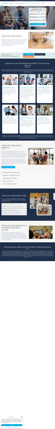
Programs (12, 3)
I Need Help (28, 54)
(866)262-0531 (37, 0)
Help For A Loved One (40, 54)
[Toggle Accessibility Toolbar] (2, 6)
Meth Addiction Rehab (43, 118)
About (38, 3)
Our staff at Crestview (16, 237)
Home (4, 13)
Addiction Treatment (31, 3)
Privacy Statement (13, 427)
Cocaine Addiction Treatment (44, 87)
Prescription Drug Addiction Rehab (26, 118)
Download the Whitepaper (9, 167)
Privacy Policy (9, 427)
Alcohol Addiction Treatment (27, 87)
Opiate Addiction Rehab (8, 87)
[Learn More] (10, 79)
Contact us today (35, 255)
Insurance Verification (29, 56)
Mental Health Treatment (20, 3)
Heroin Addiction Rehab (8, 118)
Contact (42, 3)
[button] (21, 417)
